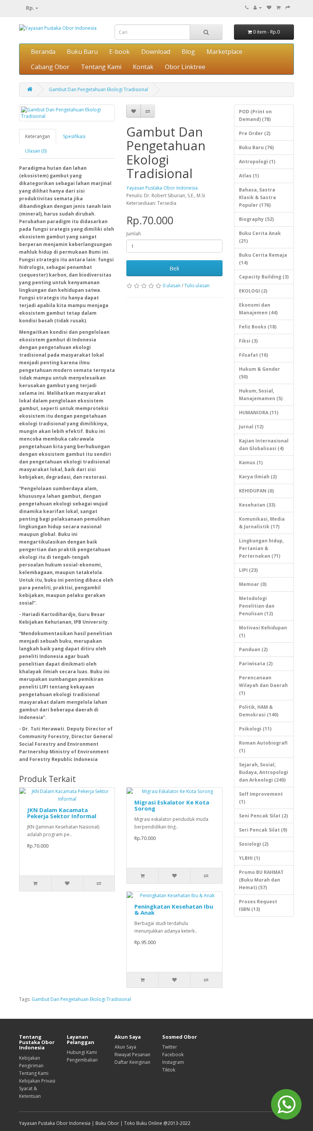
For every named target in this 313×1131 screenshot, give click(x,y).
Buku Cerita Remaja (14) (263, 259)
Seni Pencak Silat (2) (263, 815)
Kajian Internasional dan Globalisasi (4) (264, 445)
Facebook (173, 1054)
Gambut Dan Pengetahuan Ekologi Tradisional (98, 89)
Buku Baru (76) (256, 147)
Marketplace (224, 51)
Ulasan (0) (36, 151)
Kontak (143, 67)
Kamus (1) (251, 462)
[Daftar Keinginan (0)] (269, 7)
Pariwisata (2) (256, 663)
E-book (119, 51)
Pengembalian (82, 1060)
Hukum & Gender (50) (259, 373)
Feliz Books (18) (257, 326)
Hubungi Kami (82, 1052)
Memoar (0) (252, 584)
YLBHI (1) (249, 858)
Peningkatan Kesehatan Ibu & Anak (173, 910)
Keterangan (37, 136)
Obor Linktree (185, 67)
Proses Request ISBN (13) (258, 905)
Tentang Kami (101, 67)
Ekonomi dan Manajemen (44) (258, 309)
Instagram (173, 1062)
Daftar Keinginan (132, 1062)
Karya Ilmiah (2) (258, 476)
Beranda (43, 51)
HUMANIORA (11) (258, 412)
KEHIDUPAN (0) (256, 490)
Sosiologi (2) (253, 844)
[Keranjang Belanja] (278, 7)
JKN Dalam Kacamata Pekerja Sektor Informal (61, 813)
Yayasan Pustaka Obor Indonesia (162, 188)
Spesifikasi (74, 136)
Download (155, 51)
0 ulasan (172, 285)
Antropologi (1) (257, 161)
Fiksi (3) (248, 341)
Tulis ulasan (197, 285)
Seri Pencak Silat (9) (263, 830)
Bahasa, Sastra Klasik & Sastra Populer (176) (257, 197)
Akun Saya (125, 1047)
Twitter (169, 1047)
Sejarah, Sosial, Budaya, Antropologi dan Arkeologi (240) (263, 772)
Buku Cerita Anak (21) (260, 237)
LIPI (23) (248, 570)
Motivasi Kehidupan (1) (263, 631)
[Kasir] (288, 7)
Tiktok (168, 1070)
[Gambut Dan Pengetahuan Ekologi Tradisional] (67, 113)
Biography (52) (256, 219)
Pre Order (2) (254, 133)
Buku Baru (82, 51)
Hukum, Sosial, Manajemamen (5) (260, 395)
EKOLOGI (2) (253, 291)
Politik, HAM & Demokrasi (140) (258, 711)
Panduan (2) (253, 649)
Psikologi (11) (255, 729)
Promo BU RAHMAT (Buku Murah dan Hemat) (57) (261, 880)
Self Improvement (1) (261, 798)
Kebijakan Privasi (37, 1081)
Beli (174, 268)
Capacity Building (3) (264, 276)
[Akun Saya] (257, 7)
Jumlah (133, 233)
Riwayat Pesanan (132, 1054)
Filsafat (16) (253, 355)
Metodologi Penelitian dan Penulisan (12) (256, 606)
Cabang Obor (50, 67)
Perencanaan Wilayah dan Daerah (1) (263, 685)
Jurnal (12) (251, 426)
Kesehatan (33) (257, 505)
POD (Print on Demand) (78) (255, 115)
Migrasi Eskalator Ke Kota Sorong (171, 805)
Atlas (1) (249, 175)
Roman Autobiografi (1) (263, 747)
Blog (188, 51)
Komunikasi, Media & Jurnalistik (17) (262, 523)
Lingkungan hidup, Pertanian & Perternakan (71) (261, 548)
